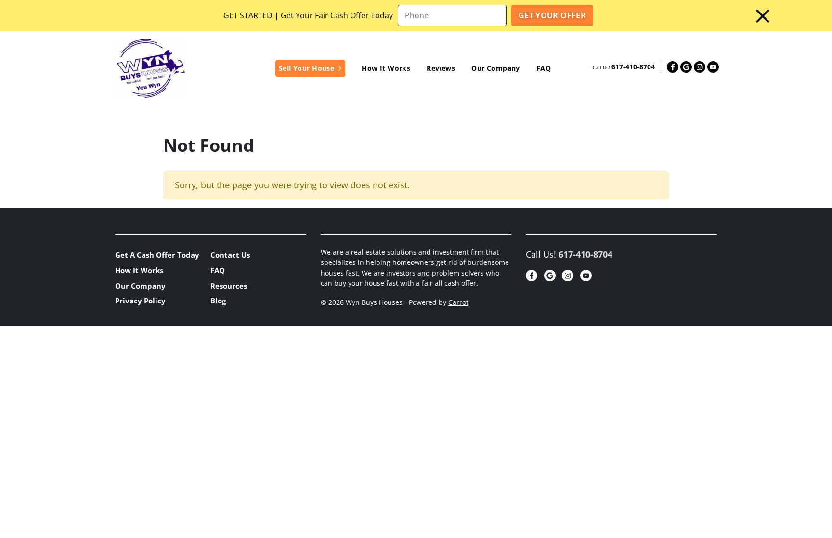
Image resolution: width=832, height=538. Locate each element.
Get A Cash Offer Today (157, 255)
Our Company (495, 68)
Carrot (458, 302)
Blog (218, 300)
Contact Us (230, 255)
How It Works (386, 68)
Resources (228, 285)
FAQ (543, 68)
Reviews (441, 68)
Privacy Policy (140, 300)
